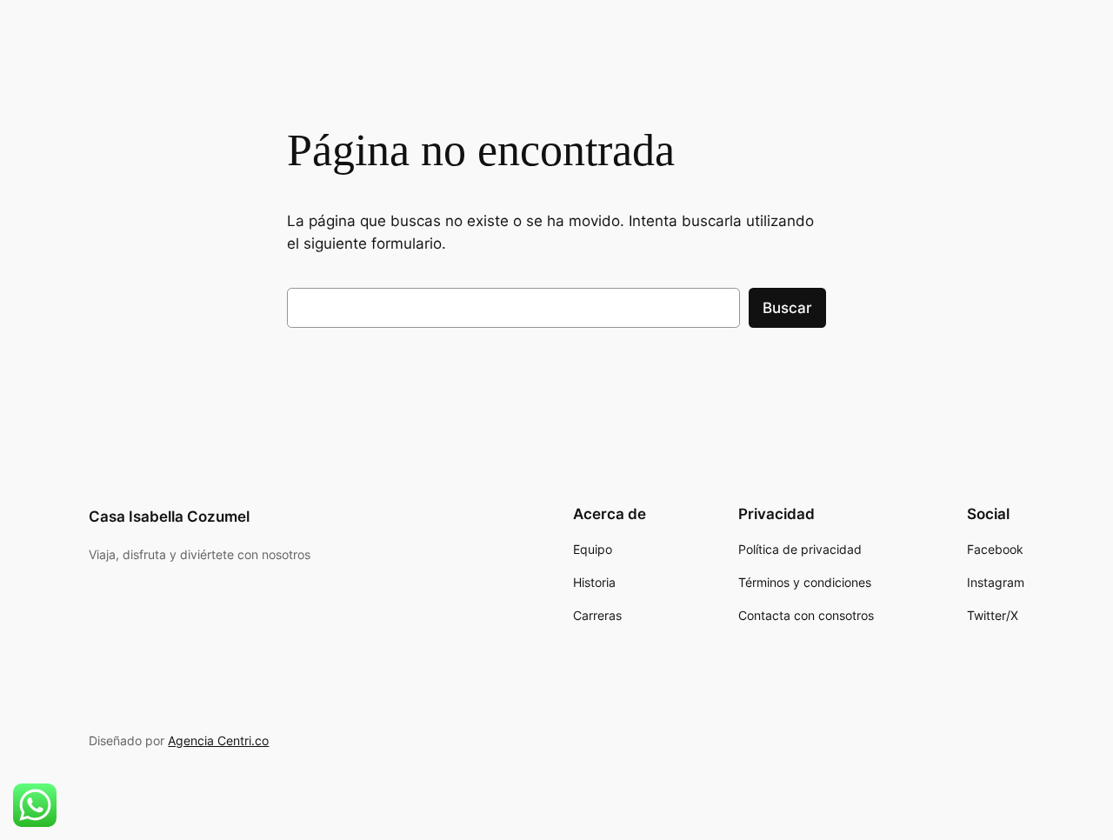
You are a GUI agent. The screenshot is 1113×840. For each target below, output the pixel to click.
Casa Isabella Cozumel (169, 516)
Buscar (787, 308)
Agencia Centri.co (218, 740)
